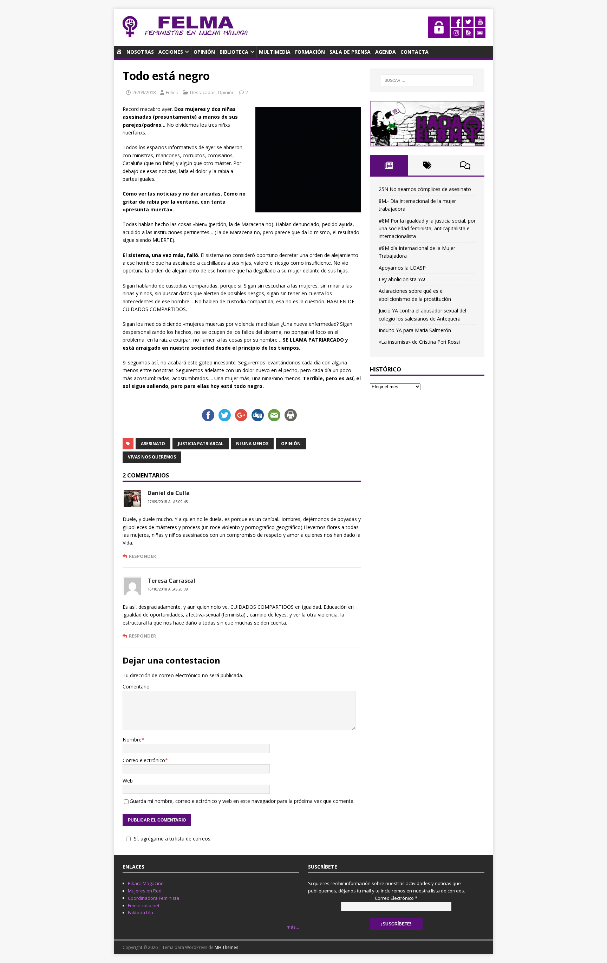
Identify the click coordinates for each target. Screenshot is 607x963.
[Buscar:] (427, 80)
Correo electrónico (144, 760)
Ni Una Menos (252, 444)
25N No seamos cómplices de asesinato (425, 189)
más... (293, 927)
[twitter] (468, 23)
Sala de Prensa (350, 51)
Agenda (385, 51)
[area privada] (439, 34)
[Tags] (427, 165)
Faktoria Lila (140, 912)
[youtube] (480, 23)
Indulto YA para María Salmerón (415, 330)
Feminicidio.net (143, 905)
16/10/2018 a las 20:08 (168, 589)
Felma (172, 92)
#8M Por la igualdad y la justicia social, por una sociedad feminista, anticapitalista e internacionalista (427, 228)
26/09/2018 (144, 92)
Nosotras (140, 51)
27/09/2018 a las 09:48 (168, 501)
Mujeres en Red (145, 891)
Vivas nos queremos (152, 457)
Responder (142, 556)
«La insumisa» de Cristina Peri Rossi (419, 341)
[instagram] (456, 34)
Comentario (136, 686)
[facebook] (456, 23)
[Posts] (389, 165)
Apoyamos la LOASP (402, 267)
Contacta (414, 51)
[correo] (480, 34)
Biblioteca (234, 51)
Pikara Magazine (146, 883)
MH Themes (226, 947)
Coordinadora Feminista (153, 898)
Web (128, 780)
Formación (310, 51)
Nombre (132, 739)
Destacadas (203, 92)
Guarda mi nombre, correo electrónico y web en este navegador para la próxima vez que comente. (242, 801)
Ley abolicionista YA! (402, 279)
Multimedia (275, 51)
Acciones (170, 51)
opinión (291, 444)
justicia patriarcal (200, 444)
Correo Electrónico (396, 898)
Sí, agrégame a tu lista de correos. (172, 838)
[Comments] (465, 165)
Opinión (204, 51)
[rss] (468, 34)
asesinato (153, 444)
